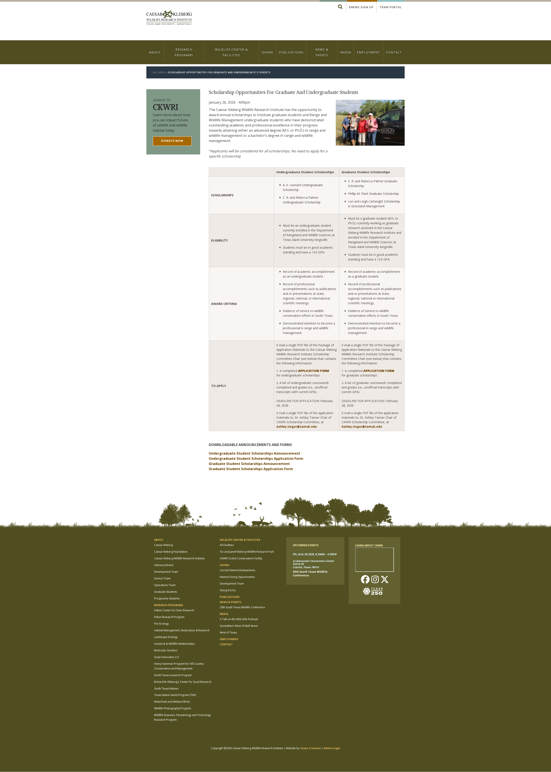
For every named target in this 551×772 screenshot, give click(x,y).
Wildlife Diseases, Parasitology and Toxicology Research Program (182, 717)
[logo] (169, 18)
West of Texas (228, 632)
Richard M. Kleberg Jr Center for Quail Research (182, 682)
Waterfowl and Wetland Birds (172, 701)
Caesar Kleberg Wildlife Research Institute (179, 558)
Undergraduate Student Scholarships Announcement (254, 453)
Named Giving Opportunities (237, 577)
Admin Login (331, 748)
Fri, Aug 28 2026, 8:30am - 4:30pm (315, 554)
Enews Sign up (361, 7)
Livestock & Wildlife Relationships (174, 644)
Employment (368, 52)
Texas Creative (310, 748)
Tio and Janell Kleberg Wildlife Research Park (247, 552)
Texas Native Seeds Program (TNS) (175, 695)
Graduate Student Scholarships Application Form (251, 468)
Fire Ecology (161, 623)
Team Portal (391, 7)
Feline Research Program (169, 617)
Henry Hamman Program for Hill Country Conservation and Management (179, 666)
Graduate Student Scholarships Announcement (249, 463)
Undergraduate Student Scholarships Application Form (256, 458)
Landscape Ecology (166, 637)
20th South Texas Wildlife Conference (242, 607)
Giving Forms (228, 590)
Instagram (375, 580)
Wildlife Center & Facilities (231, 52)
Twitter (384, 580)
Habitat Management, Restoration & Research (182, 630)
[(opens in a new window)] (374, 591)
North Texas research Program (173, 675)
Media (345, 52)
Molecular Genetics (165, 650)
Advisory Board (163, 565)
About (155, 52)
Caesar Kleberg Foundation (170, 552)
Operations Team (165, 585)
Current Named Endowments (237, 570)
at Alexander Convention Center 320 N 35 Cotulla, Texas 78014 (313, 564)
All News (159, 72)
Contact (394, 52)
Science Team (162, 578)
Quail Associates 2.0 (166, 657)
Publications (291, 52)
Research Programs (184, 52)
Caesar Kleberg (163, 545)
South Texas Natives (166, 688)
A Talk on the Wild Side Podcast (239, 619)
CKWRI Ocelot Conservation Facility (241, 558)
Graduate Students (165, 592)
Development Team (166, 572)
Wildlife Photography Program (172, 708)
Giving (267, 52)
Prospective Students (167, 598)
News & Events (321, 52)
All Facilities (227, 545)
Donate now (172, 141)
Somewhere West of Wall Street (239, 626)
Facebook (365, 580)
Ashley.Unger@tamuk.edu (296, 426)
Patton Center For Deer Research (174, 610)
